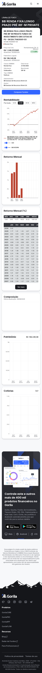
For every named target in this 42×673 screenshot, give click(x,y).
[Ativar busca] (31, 3)
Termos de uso (31, 656)
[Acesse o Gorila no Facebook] (8, 601)
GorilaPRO (6, 617)
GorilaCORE (6, 612)
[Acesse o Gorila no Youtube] (20, 601)
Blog (3, 637)
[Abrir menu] (37, 3)
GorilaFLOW (7, 626)
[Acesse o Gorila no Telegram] (31, 601)
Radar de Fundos (9, 641)
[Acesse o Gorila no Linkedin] (25, 601)
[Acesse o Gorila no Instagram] (14, 601)
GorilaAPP (6, 622)
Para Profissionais (9, 646)
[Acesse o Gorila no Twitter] (3, 601)
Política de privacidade (14, 656)
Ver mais (21, 287)
